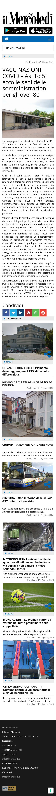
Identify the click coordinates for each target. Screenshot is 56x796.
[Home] (5, 39)
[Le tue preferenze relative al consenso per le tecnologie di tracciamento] (51, 790)
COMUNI (20, 48)
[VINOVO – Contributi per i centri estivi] (27, 414)
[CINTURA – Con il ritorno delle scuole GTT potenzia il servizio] (27, 476)
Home (9, 48)
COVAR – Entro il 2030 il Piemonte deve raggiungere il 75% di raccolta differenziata (25, 371)
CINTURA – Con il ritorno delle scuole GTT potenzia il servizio (27, 500)
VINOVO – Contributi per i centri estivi (27, 445)
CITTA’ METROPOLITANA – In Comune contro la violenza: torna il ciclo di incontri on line (26, 690)
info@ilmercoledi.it (11, 776)
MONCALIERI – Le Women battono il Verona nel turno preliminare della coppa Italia (27, 623)
